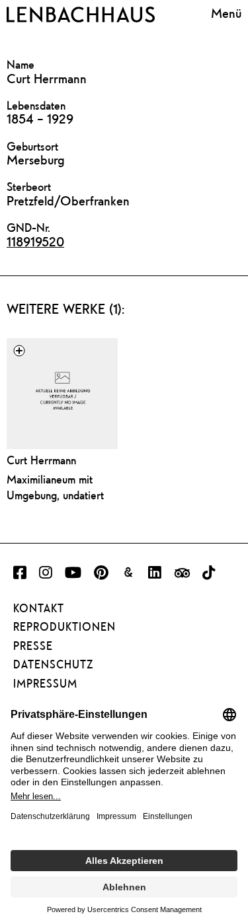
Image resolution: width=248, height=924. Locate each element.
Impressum (45, 684)
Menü (226, 13)
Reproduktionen (64, 627)
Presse (33, 646)
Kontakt (38, 608)
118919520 (35, 241)
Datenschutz (53, 664)
